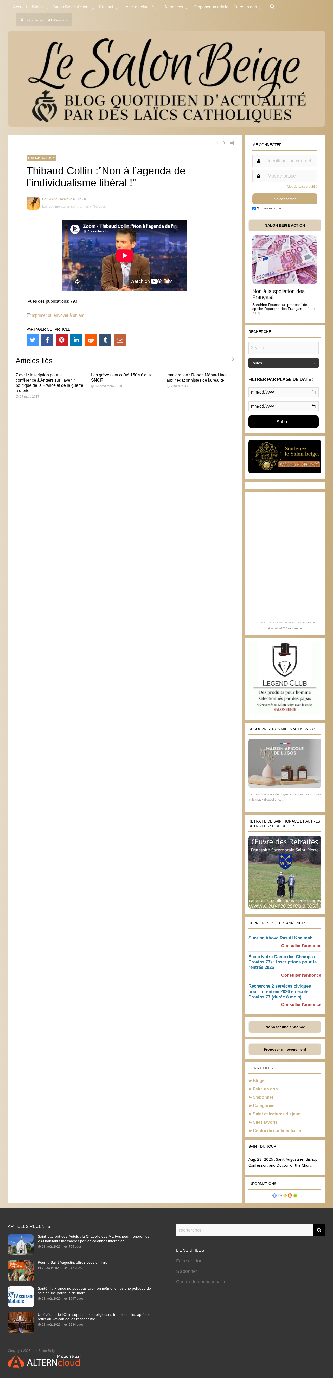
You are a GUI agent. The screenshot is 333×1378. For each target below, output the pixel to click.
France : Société (41, 157)
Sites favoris (265, 1122)
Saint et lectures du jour (276, 1114)
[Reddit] (91, 340)
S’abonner (263, 1097)
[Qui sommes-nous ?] (274, 1196)
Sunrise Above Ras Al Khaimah (280, 937)
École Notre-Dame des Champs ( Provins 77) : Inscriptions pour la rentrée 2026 (282, 962)
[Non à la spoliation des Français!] (284, 282)
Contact (106, 7)
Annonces (173, 7)
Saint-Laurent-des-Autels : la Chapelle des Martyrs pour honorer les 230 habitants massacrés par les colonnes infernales (93, 1238)
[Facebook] (47, 340)
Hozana (297, 628)
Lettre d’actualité (139, 7)
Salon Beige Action (70, 7)
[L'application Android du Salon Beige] (295, 1196)
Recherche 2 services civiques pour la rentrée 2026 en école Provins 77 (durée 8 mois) (279, 992)
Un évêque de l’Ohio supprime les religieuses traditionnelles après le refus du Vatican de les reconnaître (94, 1316)
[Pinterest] (62, 340)
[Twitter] (33, 340)
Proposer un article (211, 7)
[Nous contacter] (280, 1196)
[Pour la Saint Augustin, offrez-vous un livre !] (21, 1279)
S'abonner (186, 1271)
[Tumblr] (105, 340)
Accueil (20, 7)
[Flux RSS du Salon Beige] (290, 1196)
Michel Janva (58, 199)
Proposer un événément (285, 1049)
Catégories (263, 1105)
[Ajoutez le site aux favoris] (285, 1196)
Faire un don (265, 1089)
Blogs (37, 7)
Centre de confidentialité (277, 1130)
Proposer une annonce (285, 1027)
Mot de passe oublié (302, 186)
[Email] (120, 340)
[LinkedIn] (76, 340)
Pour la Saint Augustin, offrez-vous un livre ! (74, 1262)
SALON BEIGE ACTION (285, 225)
